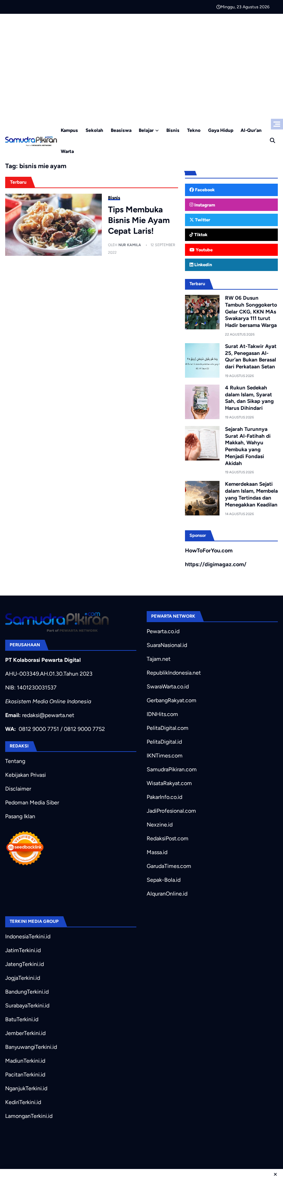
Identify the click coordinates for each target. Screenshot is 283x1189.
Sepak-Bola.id (163, 880)
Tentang (15, 761)
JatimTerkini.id (23, 950)
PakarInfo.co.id (164, 797)
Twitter (202, 219)
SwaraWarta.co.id (168, 686)
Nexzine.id (160, 824)
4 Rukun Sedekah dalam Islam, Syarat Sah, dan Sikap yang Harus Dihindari (249, 398)
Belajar (146, 130)
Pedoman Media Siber (32, 802)
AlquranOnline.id (167, 893)
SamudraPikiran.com (172, 769)
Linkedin (202, 264)
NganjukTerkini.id (26, 1088)
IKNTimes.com (165, 755)
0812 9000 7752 (84, 729)
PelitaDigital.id (164, 741)
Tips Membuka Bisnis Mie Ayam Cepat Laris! (139, 220)
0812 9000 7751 (39, 729)
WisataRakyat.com (169, 783)
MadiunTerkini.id (25, 1060)
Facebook (204, 189)
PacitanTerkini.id (25, 1074)
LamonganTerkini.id (28, 1116)
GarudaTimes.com (169, 866)
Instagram (204, 204)
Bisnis (172, 130)
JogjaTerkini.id (22, 978)
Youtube (204, 249)
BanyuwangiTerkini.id (31, 1047)
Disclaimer (18, 788)
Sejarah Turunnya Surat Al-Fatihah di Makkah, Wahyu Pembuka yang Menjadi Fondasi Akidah (248, 446)
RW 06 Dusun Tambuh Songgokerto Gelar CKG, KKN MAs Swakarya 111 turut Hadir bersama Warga (251, 311)
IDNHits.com (162, 714)
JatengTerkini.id (24, 964)
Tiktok (200, 234)
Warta (67, 151)
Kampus (69, 130)
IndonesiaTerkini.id (27, 936)
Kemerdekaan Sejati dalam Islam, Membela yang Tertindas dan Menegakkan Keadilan (251, 494)
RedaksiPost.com (167, 838)
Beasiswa (121, 130)
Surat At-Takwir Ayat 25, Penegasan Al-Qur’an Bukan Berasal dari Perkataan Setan (250, 356)
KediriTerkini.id (23, 1102)
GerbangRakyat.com (171, 700)
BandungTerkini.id (27, 991)
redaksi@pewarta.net (48, 715)
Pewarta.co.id (163, 631)
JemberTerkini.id (25, 1033)
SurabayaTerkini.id (27, 1005)
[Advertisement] (141, 65)
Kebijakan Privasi (25, 775)
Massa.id (157, 852)
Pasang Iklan (20, 816)
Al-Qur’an (251, 130)
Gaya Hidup (220, 130)
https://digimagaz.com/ (215, 564)
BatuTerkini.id (21, 1019)
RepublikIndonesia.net (174, 672)
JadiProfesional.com (171, 811)
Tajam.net (158, 659)
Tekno (194, 130)
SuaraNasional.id (167, 645)
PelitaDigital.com (167, 728)
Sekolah (94, 130)
